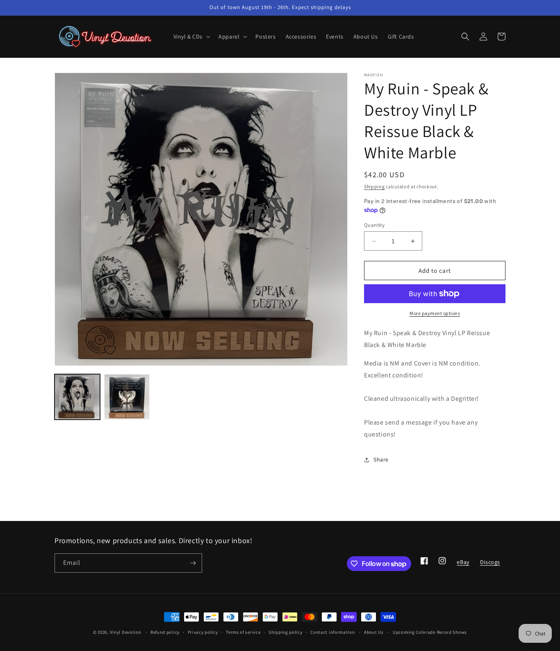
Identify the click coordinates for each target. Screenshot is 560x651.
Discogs (490, 564)
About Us (374, 632)
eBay (462, 564)
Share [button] (381, 459)
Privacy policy (203, 632)
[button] (191, 36)
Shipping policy (286, 632)
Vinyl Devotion (125, 632)
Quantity (374, 225)
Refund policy (165, 632)
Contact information (332, 632)
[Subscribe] (193, 563)
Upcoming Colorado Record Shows (430, 632)
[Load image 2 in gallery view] (127, 397)
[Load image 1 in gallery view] (77, 397)
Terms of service (243, 632)
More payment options (435, 313)
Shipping (374, 186)
